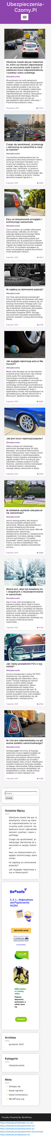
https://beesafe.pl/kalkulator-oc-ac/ (16, 1122)
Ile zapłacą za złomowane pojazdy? (24, 289)
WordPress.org (16, 1099)
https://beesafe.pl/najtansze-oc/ (15, 1134)
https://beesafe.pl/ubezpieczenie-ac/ (17, 1128)
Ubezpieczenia (13, 76)
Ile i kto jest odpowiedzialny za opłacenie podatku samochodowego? (24, 741)
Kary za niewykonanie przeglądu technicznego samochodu (24, 220)
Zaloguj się (14, 1086)
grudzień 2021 (16, 1044)
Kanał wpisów (16, 1090)
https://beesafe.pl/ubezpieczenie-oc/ (17, 1125)
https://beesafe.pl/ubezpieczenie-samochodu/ (21, 1131)
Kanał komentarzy (18, 1094)
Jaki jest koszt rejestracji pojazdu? (24, 438)
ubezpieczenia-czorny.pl (25, 7)
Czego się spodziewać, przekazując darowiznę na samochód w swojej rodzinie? (24, 147)
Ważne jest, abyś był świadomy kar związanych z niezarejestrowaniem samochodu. (24, 592)
